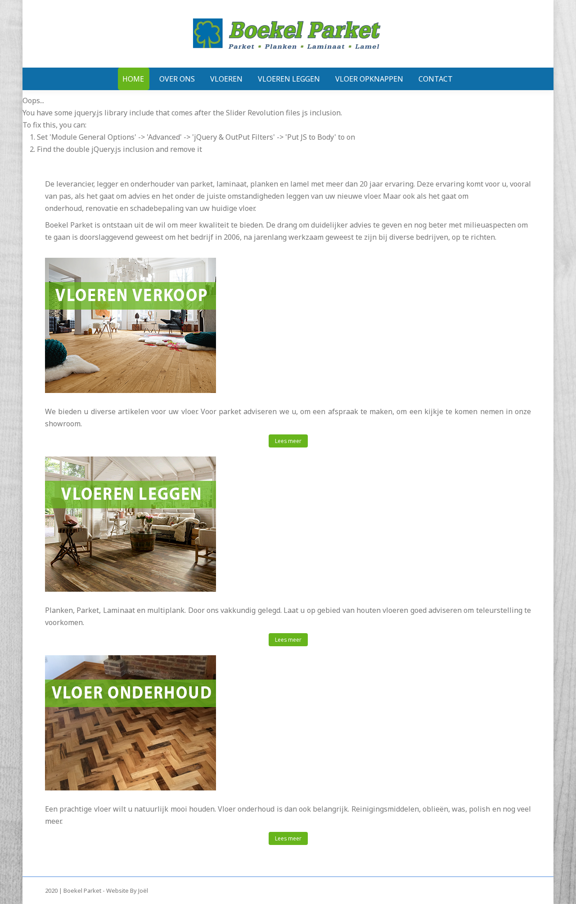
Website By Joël (127, 890)
